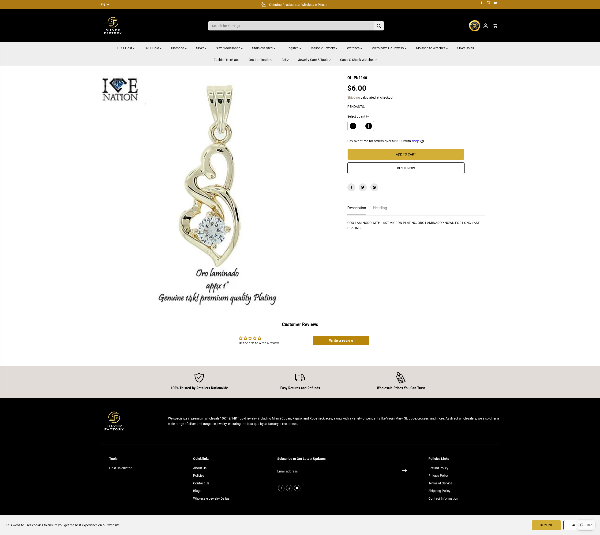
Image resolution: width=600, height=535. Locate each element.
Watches (353, 48)
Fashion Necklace (226, 60)
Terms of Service (440, 483)
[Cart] (495, 26)
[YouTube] (495, 3)
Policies (198, 475)
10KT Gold (125, 48)
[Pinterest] (374, 187)
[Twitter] (363, 187)
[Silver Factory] (112, 26)
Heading (380, 208)
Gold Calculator (120, 468)
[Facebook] (481, 3)
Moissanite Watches (431, 48)
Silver (200, 48)
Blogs (197, 491)
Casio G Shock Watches (357, 60)
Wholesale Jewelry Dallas (211, 498)
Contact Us (201, 483)
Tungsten (292, 48)
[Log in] (485, 26)
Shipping (353, 97)
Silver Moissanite (228, 48)
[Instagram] (488, 3)
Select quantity (358, 116)
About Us (199, 468)
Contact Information (443, 498)
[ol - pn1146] (217, 191)
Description (356, 208)
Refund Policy (438, 468)
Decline (546, 525)
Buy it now (406, 168)
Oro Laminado (259, 60)
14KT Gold (152, 48)
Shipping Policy (439, 491)
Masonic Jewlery (323, 48)
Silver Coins (465, 48)
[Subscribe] (404, 471)
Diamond (178, 48)
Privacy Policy (438, 475)
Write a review (341, 340)
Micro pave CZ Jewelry (388, 48)
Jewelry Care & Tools (313, 60)
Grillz (285, 60)
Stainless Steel (263, 48)
